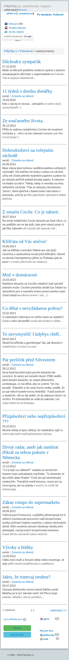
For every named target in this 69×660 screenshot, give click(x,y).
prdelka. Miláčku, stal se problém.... (23, 597)
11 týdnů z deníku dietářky (27, 91)
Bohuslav (22, 10)
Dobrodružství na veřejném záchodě (27, 153)
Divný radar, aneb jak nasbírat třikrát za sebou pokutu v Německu (30, 452)
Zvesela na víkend (22, 96)
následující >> (58, 610)
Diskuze (13, 23)
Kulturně (58, 14)
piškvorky (48, 635)
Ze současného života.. (23, 120)
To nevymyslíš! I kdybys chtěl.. (31, 334)
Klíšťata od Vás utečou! (24, 241)
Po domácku (44, 14)
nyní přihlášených (13, 619)
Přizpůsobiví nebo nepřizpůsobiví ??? (33, 419)
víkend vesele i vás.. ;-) (34, 295)
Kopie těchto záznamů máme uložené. (25, 534)
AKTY (46, 619)
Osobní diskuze (17, 27)
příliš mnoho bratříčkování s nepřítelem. (31, 563)
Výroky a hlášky (17, 547)
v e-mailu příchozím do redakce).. (28, 261)
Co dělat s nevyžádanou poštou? (32, 308)
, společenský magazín (27, 6)
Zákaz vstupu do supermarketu (31, 502)
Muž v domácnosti (19, 274)
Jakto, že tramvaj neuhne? (26, 576)
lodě (45, 639)
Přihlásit (17, 628)
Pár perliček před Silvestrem (28, 359)
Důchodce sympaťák (21, 61)
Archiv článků (16, 31)
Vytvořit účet (17, 634)
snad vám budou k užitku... (46, 321)
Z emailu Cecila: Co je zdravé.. (31, 211)
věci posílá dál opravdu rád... (40, 228)
